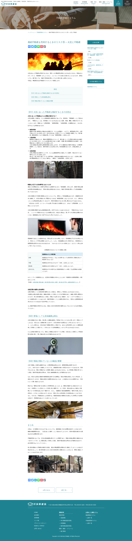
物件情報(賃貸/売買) (66, 526)
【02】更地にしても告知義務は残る (41, 97)
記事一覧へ (64, 490)
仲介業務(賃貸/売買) (66, 520)
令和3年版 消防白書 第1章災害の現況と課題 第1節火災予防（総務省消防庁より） (56, 282)
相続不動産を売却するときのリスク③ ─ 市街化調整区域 (95, 71)
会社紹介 (75, 2)
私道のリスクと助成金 (93, 60)
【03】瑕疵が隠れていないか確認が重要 (42, 101)
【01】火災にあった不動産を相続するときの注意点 (45, 93)
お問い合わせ (127, 4)
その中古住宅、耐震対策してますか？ (95, 65)
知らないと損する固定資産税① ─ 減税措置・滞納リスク (95, 54)
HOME (36, 512)
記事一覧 (89, 518)
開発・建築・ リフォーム (66, 528)
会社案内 (36, 515)
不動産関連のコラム (42, 32)
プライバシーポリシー (40, 523)
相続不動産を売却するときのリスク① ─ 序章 (95, 48)
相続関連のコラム (92, 87)
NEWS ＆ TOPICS (39, 526)
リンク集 (36, 520)
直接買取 (63, 518)
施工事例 (63, 531)
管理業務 (84, 2)
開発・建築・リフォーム (106, 2)
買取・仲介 (94, 2)
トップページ (31, 32)
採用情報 (118, 4)
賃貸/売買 (61, 515)
